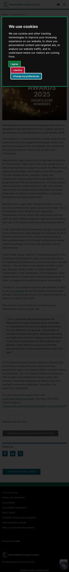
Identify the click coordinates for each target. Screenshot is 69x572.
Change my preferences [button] (26, 76)
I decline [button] (17, 70)
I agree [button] (14, 64)
